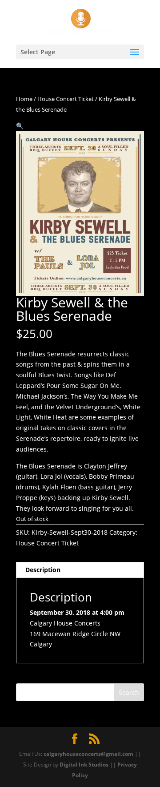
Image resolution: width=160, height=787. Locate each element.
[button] (20, 125)
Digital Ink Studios (84, 764)
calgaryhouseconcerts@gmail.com (88, 754)
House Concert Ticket (65, 99)
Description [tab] (42, 569)
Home (24, 99)
